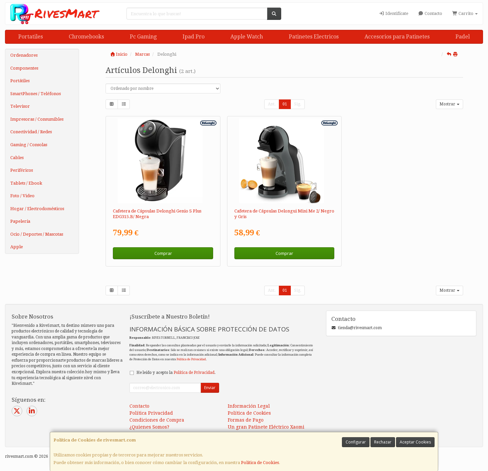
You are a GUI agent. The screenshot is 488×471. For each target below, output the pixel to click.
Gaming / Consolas (28, 144)
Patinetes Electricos (314, 36)
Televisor (20, 106)
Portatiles (30, 36)
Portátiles (20, 80)
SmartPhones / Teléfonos (35, 93)
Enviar (209, 387)
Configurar (356, 442)
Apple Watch (246, 36)
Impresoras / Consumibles (36, 119)
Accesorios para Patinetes (397, 36)
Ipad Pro (193, 36)
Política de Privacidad (191, 359)
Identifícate (396, 13)
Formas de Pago (246, 420)
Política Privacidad (151, 413)
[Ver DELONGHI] (284, 160)
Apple (16, 246)
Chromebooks (86, 36)
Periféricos (21, 170)
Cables (17, 157)
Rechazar (382, 442)
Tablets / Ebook (26, 183)
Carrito (465, 13)
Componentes (24, 68)
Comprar (163, 253)
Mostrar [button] (448, 104)
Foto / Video (22, 195)
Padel (462, 36)
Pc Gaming (143, 36)
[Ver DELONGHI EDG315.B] (162, 160)
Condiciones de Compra (156, 420)
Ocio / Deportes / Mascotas (36, 234)
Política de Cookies (260, 462)
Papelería (20, 221)
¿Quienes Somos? (149, 427)
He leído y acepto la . (175, 372)
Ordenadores (24, 55)
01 (285, 104)
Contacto (433, 13)
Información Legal (249, 406)
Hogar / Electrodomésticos (37, 208)
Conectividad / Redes (31, 131)
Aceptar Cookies (415, 442)
